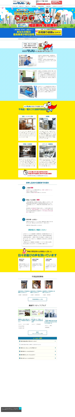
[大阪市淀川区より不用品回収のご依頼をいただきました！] (36, 287)
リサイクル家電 (26, 324)
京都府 (20, 294)
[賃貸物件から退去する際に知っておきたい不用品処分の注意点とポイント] (24, 312)
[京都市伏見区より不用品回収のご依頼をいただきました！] (24, 287)
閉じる (20, 408)
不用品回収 (39, 324)
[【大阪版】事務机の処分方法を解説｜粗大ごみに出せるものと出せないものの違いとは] (51, 313)
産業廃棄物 (47, 327)
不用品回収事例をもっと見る (37, 299)
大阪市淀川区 (37, 294)
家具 (51, 325)
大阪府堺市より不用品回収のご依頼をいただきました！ (49, 292)
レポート (20, 324)
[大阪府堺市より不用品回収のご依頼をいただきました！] (49, 287)
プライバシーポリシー (10, 409)
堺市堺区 (49, 294)
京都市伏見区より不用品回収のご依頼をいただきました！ (24, 292)
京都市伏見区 (25, 294)
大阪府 (32, 294)
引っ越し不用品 (21, 326)
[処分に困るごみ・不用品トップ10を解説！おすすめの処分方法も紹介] (37, 312)
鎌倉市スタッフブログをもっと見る (37, 333)
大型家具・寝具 (21, 328)
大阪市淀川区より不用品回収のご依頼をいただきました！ (36, 292)
